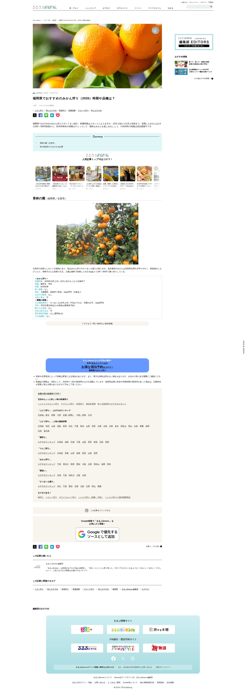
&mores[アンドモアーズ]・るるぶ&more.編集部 (133, 677)
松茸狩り (80, 404)
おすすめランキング (46, 442)
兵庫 (111, 426)
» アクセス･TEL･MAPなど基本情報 (97, 323)
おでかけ (145, 589)
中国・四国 (81, 415)
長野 (94, 426)
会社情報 (170, 682)
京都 (99, 426)
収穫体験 (72, 110)
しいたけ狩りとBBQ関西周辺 (117, 497)
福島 (59, 426)
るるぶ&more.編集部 (130, 589)
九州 (90, 415)
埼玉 (71, 426)
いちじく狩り (51, 497)
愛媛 (142, 426)
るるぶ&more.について (102, 677)
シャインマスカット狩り (48, 404)
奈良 (117, 426)
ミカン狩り (39, 110)
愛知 (78, 464)
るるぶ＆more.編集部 (54, 564)
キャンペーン (194, 2)
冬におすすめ (96, 110)
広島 (136, 426)
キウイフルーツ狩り (67, 497)
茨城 (72, 442)
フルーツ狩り (83, 110)
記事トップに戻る (153, 546)
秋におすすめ (51, 110)
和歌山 (123, 426)
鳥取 (96, 442)
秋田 (47, 426)
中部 (59, 415)
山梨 (88, 426)
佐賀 (40, 431)
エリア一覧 (46, 20)
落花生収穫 (91, 404)
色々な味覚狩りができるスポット (112, 404)
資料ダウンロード (163, 667)
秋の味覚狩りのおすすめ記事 (51, 147)
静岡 (72, 464)
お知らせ (184, 2)
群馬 (65, 426)
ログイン (204, 2)
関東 (53, 415)
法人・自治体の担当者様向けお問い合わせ (135, 667)
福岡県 (54, 20)
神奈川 (66, 464)
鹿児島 (46, 431)
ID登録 (211, 2)
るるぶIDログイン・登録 (82, 682)
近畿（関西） (68, 415)
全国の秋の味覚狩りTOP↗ (49, 394)
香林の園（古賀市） (48, 143)
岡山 (130, 426)
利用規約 (160, 682)
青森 (67, 453)
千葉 (76, 426)
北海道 (41, 426)
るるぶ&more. (37, 20)
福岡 (147, 426)
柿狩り (41, 497)
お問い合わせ (99, 682)
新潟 (82, 426)
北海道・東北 (43, 415)
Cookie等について (130, 682)
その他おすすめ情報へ (202, 78)
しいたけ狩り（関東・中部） (90, 497)
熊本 (109, 464)
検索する (211, 7)
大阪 (105, 426)
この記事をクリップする (100, 510)
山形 (53, 426)
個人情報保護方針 (147, 682)
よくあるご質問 (114, 682)
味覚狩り (62, 110)
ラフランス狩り (67, 404)
